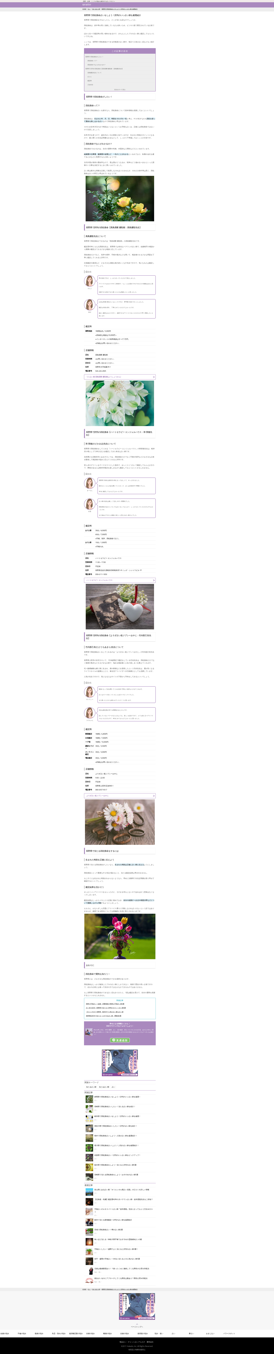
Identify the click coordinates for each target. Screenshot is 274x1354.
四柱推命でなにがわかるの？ (97, 65)
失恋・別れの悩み (59, 1333)
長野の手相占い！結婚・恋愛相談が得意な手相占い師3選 (105, 1004)
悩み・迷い (159, 1333)
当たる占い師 (91, 1087)
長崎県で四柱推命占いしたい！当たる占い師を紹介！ (115, 1106)
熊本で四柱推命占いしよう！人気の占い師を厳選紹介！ (115, 1136)
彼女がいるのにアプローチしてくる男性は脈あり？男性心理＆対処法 (120, 1278)
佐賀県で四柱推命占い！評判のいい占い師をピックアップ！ (117, 1155)
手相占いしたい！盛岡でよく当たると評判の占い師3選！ (116, 1249)
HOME (84, 9)
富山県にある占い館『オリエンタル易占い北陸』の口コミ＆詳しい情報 (121, 1189)
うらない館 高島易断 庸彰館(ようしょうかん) (103, 377)
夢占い (191, 1333)
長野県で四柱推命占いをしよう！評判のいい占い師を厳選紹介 (120, 9)
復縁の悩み (39, 1333)
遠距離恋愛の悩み (76, 1333)
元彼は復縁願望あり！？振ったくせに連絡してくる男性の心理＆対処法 (121, 1268)
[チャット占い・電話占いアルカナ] (120, 1075)
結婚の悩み (5, 1333)
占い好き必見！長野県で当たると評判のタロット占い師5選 (106, 1008)
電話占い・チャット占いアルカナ (132, 1342)
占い (89, 9)
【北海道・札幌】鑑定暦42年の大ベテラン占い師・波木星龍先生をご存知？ (123, 1199)
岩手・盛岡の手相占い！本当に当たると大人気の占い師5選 (117, 1259)
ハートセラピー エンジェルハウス (99, 580)
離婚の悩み (107, 1333)
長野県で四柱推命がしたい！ (94, 57)
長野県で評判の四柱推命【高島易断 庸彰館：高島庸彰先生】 (104, 69)
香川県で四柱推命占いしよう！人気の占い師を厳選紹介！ (116, 1145)
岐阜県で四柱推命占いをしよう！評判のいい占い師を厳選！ (117, 1116)
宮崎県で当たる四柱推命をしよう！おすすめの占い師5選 (116, 1174)
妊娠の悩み (124, 1333)
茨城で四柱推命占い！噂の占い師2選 (108, 1229)
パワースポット (229, 1333)
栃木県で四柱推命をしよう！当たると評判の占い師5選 (115, 1165)
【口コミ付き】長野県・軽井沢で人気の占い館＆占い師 (104, 1012)
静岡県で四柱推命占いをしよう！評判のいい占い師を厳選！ (117, 1097)
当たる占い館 (96, 9)
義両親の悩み (143, 1333)
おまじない (210, 1333)
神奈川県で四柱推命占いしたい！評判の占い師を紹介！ (115, 1126)
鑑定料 (90, 81)
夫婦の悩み (90, 1333)
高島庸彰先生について (94, 73)
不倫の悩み (22, 1333)
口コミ (90, 77)
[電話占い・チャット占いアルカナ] (137, 1319)
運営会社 (150, 1342)
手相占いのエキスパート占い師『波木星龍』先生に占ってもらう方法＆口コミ (123, 1210)
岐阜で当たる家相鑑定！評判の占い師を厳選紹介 (113, 1220)
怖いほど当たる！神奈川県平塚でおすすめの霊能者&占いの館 (118, 1239)
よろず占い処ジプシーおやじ (97, 795)
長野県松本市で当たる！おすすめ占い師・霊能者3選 (103, 1016)
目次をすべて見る (119, 89)
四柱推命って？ (92, 61)
